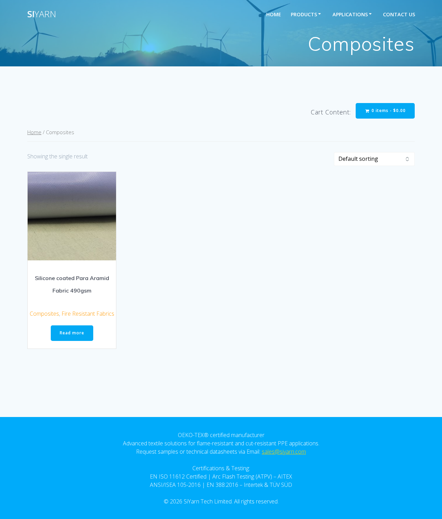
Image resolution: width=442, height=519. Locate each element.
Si (41, 14)
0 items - (388, 110)
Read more (72, 333)
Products (304, 14)
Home (273, 14)
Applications (350, 14)
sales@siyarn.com (284, 451)
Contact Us (399, 14)
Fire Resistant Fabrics (87, 313)
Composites (44, 313)
